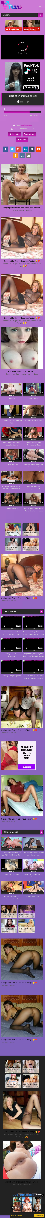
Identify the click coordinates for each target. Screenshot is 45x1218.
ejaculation (30, 134)
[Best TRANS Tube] (18, 6)
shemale (23, 139)
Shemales (15, 134)
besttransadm (26, 125)
